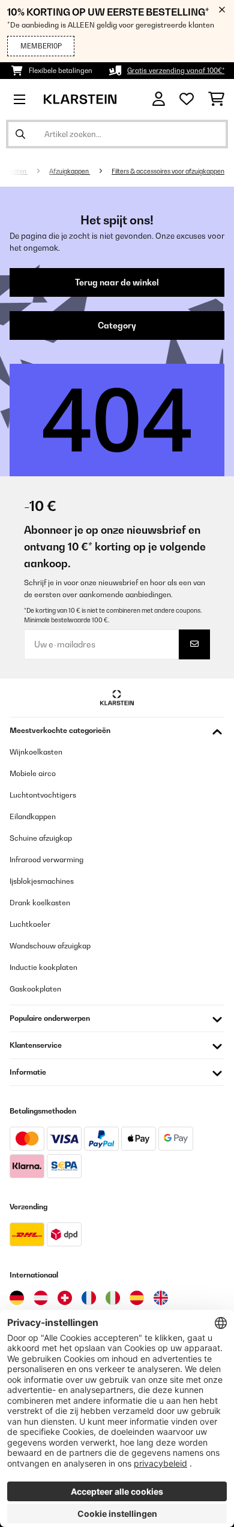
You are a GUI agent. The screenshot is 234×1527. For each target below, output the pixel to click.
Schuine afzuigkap (41, 838)
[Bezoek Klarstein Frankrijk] (89, 1298)
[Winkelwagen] (216, 99)
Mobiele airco (33, 773)
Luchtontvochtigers (43, 794)
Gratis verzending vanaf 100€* (175, 70)
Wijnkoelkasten (36, 751)
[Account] (158, 99)
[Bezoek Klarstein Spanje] (137, 1298)
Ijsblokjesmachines (42, 881)
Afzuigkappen (69, 171)
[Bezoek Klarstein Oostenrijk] (41, 1298)
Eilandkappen (33, 816)
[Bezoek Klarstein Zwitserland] (65, 1298)
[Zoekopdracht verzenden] (20, 134)
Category (117, 325)
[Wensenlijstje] (186, 99)
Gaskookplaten (35, 988)
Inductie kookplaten (43, 967)
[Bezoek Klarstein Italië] (113, 1298)
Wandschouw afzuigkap (50, 945)
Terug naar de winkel (117, 282)
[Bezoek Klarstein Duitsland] (17, 1298)
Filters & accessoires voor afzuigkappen (168, 171)
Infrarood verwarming (46, 859)
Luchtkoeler (30, 924)
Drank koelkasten (40, 902)
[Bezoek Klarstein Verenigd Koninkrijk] (161, 1298)
